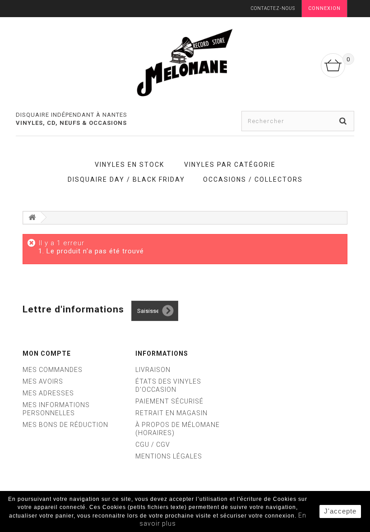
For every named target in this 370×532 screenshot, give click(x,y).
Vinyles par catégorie (230, 164)
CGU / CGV (152, 444)
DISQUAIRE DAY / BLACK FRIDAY (126, 179)
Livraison (153, 369)
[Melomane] (185, 62)
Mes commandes (53, 369)
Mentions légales (168, 456)
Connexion (324, 8)
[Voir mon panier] (333, 65)
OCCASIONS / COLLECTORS (253, 179)
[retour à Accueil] (32, 217)
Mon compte (47, 353)
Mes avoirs (43, 381)
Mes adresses (48, 393)
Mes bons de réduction (65, 424)
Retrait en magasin (171, 413)
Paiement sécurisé (169, 401)
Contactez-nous (273, 8)
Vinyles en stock (129, 164)
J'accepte (340, 511)
